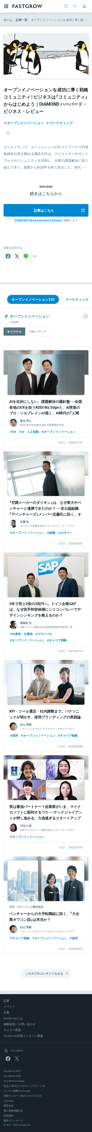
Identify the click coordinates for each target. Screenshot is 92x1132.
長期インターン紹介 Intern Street (22, 1096)
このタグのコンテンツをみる (44, 973)
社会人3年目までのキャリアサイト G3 (24, 1086)
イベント (9, 1006)
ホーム (8, 20)
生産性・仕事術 (22, 634)
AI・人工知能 (30, 431)
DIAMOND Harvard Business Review (38, 220)
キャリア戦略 (58, 640)
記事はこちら (44, 210)
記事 (6, 1000)
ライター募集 (12, 1030)
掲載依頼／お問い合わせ (20, 1024)
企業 (6, 1012)
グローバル (45, 634)
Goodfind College (14, 1081)
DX (14, 431)
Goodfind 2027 (12, 1071)
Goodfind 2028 (12, 1076)
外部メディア (37, 331)
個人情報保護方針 (13, 1110)
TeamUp (9, 1101)
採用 (15, 735)
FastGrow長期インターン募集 (23, 1035)
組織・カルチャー (61, 532)
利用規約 (8, 1115)
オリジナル (14, 331)
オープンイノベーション (25, 122)
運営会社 (8, 1105)
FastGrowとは (13, 1018)
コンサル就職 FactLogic (17, 1091)
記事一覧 (21, 20)
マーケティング (61, 122)
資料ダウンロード (13, 1120)
